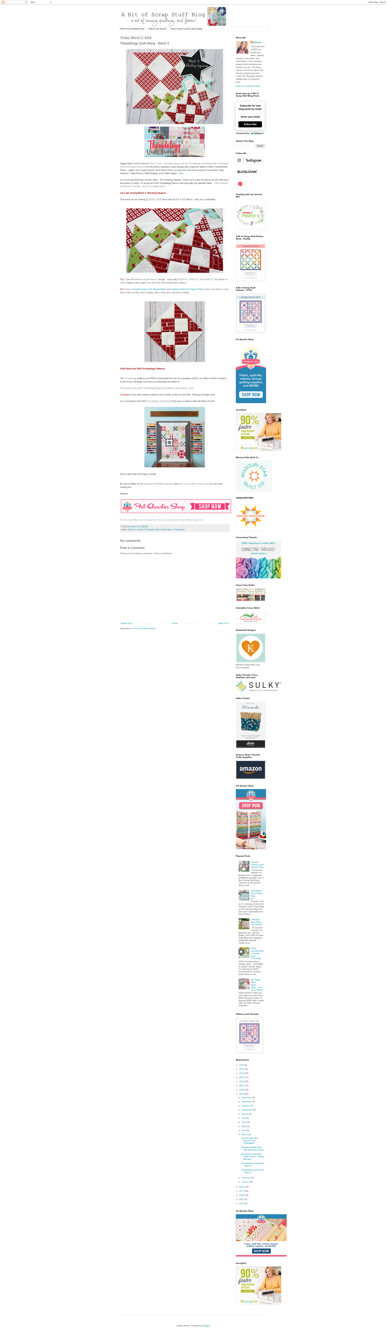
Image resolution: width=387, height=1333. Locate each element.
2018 (242, 1187)
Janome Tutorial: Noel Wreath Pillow (257, 864)
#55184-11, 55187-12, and (191, 279)
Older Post (223, 623)
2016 (242, 1195)
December (247, 1097)
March (245, 1134)
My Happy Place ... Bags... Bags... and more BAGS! (257, 984)
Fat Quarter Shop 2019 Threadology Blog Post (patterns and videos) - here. (157, 388)
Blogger (206, 1325)
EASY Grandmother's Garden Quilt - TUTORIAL (257, 953)
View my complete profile (248, 86)
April (244, 1130)
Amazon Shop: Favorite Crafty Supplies (186, 29)
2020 (242, 1090)
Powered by (243, 133)
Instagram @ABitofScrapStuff (159, 483)
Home (175, 623)
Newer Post (126, 623)
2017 (242, 1191)
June (244, 1122)
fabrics (154, 279)
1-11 (208, 279)
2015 (242, 1199)
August (245, 1114)
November (247, 1101)
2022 (242, 1081)
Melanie (258, 42)
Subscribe (250, 124)
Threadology (130, 378)
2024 (242, 1073)
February (246, 1177)
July (244, 1118)
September (247, 1110)
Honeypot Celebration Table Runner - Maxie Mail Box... (252, 1156)
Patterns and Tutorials (157, 29)
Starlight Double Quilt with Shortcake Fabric (252, 1148)
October (246, 1105)
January (246, 1182)
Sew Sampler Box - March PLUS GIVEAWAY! (250, 1140)
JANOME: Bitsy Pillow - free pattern (257, 922)
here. (181, 173)
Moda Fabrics (167, 530)
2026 (242, 1065)
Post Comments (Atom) (144, 628)
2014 (242, 1203)
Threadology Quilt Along (158, 401)
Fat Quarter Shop (152, 530)
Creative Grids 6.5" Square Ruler (187, 289)
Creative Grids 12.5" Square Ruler (149, 289)
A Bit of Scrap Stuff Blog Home (132, 29)
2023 (242, 1077)
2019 (242, 1094)
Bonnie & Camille (135, 530)
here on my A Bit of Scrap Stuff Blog (196, 483)
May (244, 1126)
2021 (242, 1085)
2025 (242, 1069)
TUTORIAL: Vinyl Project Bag (257, 893)
